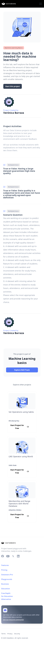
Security (17, 634)
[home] (9, 4)
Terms (3, 634)
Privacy (9, 634)
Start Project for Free (17, 426)
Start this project (12, 86)
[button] (40, 3)
